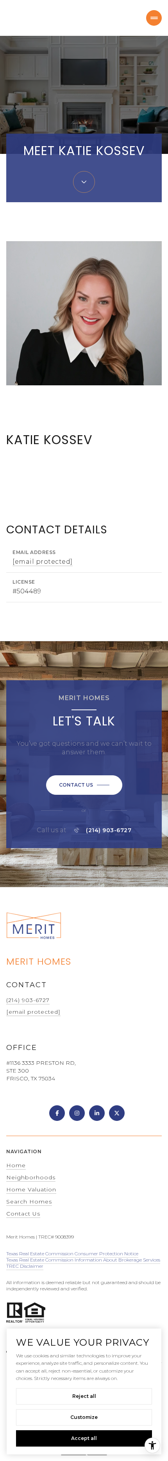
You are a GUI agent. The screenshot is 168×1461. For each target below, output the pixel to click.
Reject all (84, 1396)
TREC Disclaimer (24, 1266)
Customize (84, 1417)
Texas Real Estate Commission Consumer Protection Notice (72, 1253)
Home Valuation (31, 1189)
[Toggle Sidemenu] (154, 18)
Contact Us (23, 1213)
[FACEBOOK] (57, 1113)
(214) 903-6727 (108, 830)
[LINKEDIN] (97, 1113)
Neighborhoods (30, 1177)
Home (16, 1165)
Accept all (84, 1438)
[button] (84, 785)
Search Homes (29, 1201)
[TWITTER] (117, 1113)
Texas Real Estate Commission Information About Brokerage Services (83, 1260)
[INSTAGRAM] (77, 1113)
